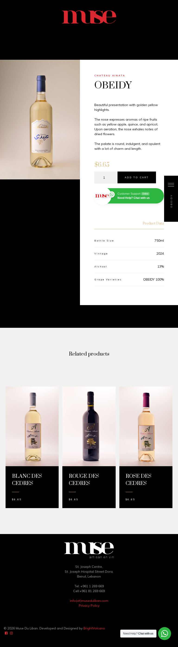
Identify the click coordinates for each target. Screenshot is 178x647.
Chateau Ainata (109, 75)
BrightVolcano (94, 628)
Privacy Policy (89, 605)
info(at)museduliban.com (89, 601)
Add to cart (137, 177)
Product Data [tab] (153, 223)
